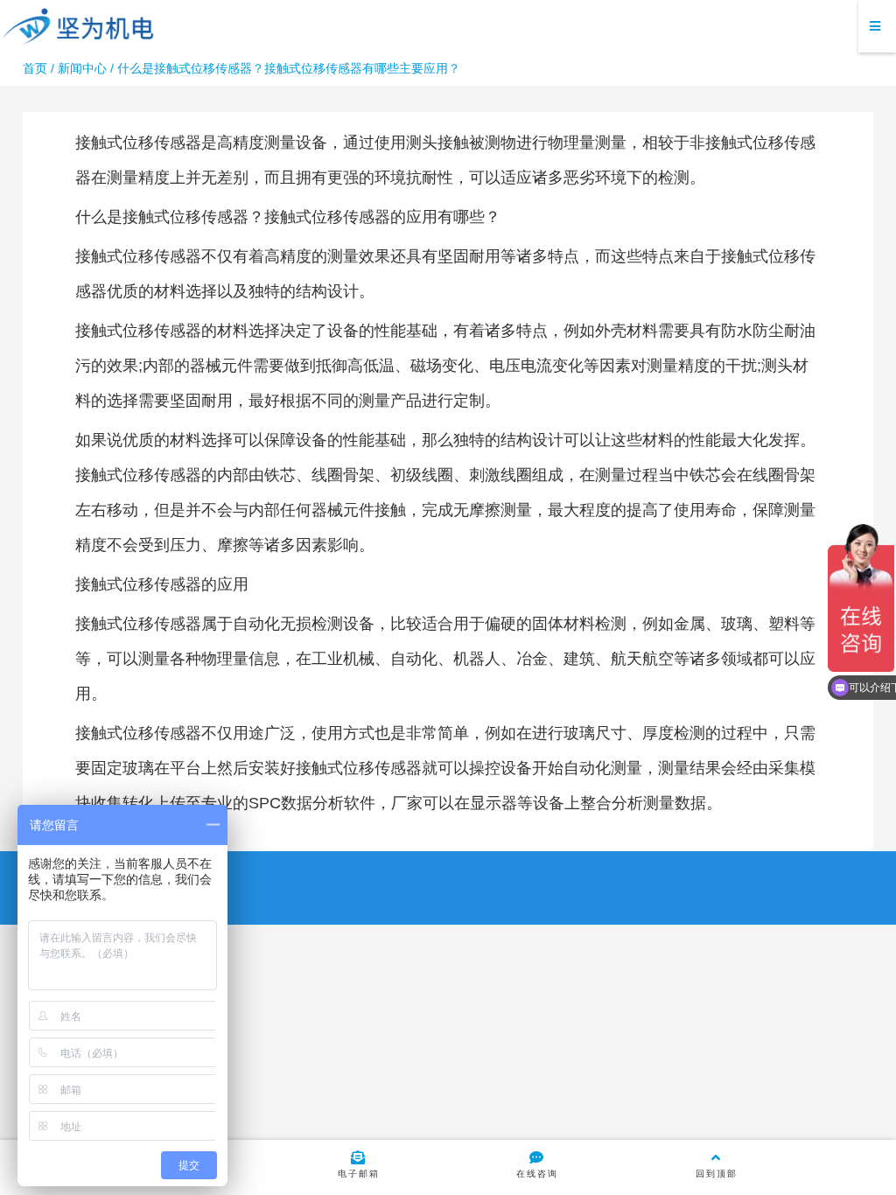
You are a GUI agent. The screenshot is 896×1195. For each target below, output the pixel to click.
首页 (35, 68)
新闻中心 (82, 68)
